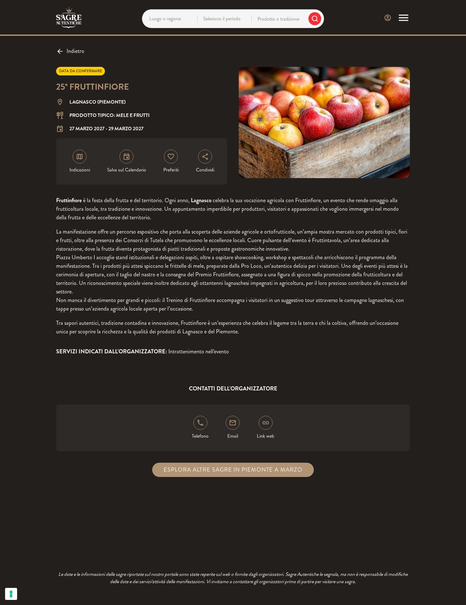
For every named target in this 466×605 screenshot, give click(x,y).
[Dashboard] (388, 18)
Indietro (75, 51)
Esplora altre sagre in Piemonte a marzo (233, 470)
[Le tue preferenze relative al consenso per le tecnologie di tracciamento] (11, 594)
